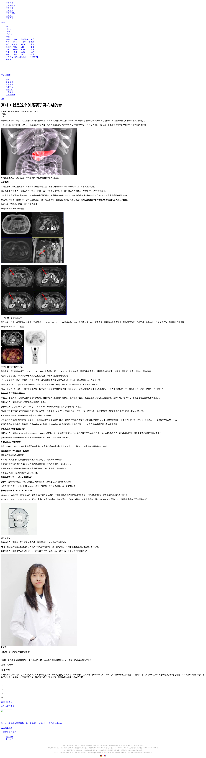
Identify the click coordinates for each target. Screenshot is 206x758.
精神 (8, 49)
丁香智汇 (9, 16)
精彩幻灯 (9, 90)
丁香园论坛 (10, 6)
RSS (2, 99)
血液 (15, 44)
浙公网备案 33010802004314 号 (133, 745)
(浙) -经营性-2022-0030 (115, 745)
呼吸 (8, 42)
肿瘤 (8, 32)
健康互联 (17, 57)
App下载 (9, 737)
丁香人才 (9, 18)
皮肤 (32, 47)
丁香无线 (9, 3)
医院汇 (16, 49)
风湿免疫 (25, 39)
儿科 (15, 54)
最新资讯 (9, 82)
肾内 (15, 39)
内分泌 (8, 59)
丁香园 (4, 75)
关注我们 (9, 739)
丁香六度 (9, 57)
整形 (8, 52)
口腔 (23, 47)
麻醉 (32, 52)
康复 (32, 44)
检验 (32, 42)
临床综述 (9, 85)
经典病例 (9, 92)
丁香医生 (9, 8)
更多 (8, 37)
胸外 (8, 39)
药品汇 (24, 57)
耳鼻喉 (8, 47)
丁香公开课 (26, 42)
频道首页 (9, 80)
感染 (32, 39)
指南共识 (9, 87)
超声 (23, 44)
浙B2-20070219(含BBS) (100, 745)
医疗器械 (9, 44)
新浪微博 (9, 11)
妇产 (23, 54)
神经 (8, 27)
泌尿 (8, 54)
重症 (15, 47)
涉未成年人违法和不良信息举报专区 (108, 752)
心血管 (9, 34)
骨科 (8, 29)
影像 (23, 52)
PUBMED (35, 57)
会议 (32, 54)
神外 (23, 49)
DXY (79, 745)
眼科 (32, 49)
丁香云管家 (10, 13)
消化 (15, 42)
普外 (15, 52)
